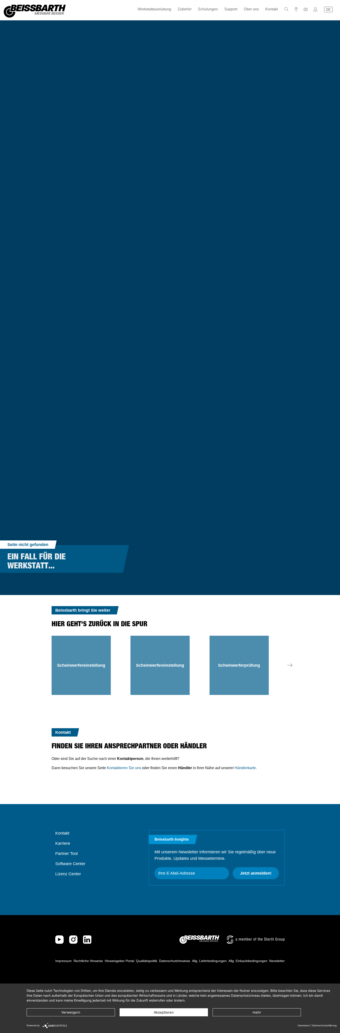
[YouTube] (59, 939)
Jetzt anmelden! (256, 873)
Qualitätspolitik (146, 961)
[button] (289, 665)
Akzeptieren (164, 1012)
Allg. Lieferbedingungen (209, 961)
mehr (257, 1012)
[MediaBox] (306, 9)
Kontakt (271, 9)
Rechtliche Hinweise (88, 961)
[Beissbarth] (199, 939)
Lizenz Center (68, 874)
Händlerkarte (245, 768)
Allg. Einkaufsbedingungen (248, 961)
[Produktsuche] (286, 9)
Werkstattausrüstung (154, 9)
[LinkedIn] (87, 939)
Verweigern (70, 1012)
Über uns (251, 9)
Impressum (63, 961)
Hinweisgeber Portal (119, 961)
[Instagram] (73, 939)
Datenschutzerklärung (324, 1025)
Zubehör (185, 9)
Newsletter (277, 961)
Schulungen (208, 9)
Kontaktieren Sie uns (124, 768)
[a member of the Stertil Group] (256, 939)
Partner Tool (66, 853)
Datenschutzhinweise (174, 961)
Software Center (70, 863)
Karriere (62, 843)
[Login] (315, 9)
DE (328, 9)
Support (230, 9)
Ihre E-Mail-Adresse (176, 873)
